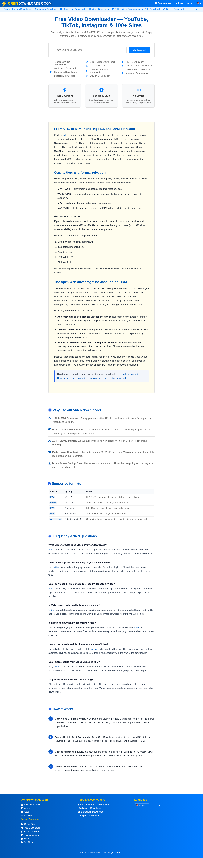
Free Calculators (32, 828)
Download (141, 50)
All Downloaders (163, 3)
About (190, 3)
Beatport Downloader (89, 815)
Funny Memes (32, 835)
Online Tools (30, 824)
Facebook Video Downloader (85, 378)
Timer (26, 838)
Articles (179, 3)
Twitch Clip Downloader (116, 378)
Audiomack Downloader (90, 808)
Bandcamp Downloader (92, 812)
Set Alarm (28, 842)
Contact (28, 815)
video (65, 135)
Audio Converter (32, 831)
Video (51, 549)
